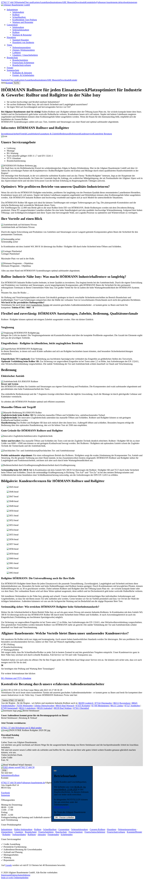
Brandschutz (12, 57)
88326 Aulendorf (44, 708)
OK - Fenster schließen (64, 817)
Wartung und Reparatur (22, 22)
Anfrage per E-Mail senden (29, 728)
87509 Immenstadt (9, 708)
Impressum (6, 875)
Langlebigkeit (33, 134)
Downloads (80, 2)
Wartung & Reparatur (22, 35)
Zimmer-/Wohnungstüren (23, 50)
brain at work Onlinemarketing (14, 877)
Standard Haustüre (20, 40)
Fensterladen (53, 834)
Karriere (36, 2)
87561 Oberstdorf (81, 708)
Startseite (20, 2)
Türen (9, 45)
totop (4, 770)
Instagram (5, 795)
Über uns (28, 2)
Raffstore (32, 834)
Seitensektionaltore (20, 30)
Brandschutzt (31, 832)
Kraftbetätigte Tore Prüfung (24, 20)
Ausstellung (45, 2)
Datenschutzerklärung (20, 875)
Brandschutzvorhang (21, 65)
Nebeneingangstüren (21, 47)
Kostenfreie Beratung (102, 134)
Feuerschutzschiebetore (95, 832)
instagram (133, 2)
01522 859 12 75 (61, 807)
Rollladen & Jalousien (22, 73)
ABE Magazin (68, 2)
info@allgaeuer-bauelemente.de (106, 2)
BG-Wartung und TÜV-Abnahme (16, 678)
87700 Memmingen (101, 705)
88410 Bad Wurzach (65, 705)
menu (3, 82)
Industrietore (12, 9)
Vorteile (23, 134)
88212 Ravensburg (122, 703)
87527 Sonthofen (132, 705)
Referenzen (74, 134)
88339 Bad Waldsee (63, 708)
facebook (124, 2)
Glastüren (18, 832)
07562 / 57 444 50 (9, 728)
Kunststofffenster (134, 832)
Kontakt (88, 2)
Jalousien (42, 834)
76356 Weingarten (24, 705)
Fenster (10, 67)
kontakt (9, 82)
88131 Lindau (117, 705)
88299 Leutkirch (85, 703)
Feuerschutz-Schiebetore (23, 62)
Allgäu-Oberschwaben (44, 705)
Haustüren (11, 37)
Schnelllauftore (19, 17)
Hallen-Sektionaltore (23, 829)
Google (8, 865)
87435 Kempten (83, 705)
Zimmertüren (7, 832)
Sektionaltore (18, 12)
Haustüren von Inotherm (23, 42)
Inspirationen (56, 2)
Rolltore (16, 14)
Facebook (5, 792)
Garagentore (12, 25)
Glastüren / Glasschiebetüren (25, 55)
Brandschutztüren (20, 60)
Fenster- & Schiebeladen (23, 75)
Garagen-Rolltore (97, 829)
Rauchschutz (61, 832)
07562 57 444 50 (8, 2)
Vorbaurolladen (19, 834)
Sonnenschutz (13, 70)
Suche (16, 83)
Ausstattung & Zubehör (49, 134)
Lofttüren (16, 52)
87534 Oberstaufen (103, 703)
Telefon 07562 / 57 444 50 (12, 700)
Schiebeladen (67, 834)
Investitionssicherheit (10, 134)
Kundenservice (86, 134)
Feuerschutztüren (46, 832)
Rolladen (6, 834)
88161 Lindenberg (27, 708)
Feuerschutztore (76, 832)
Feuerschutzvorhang (116, 832)
